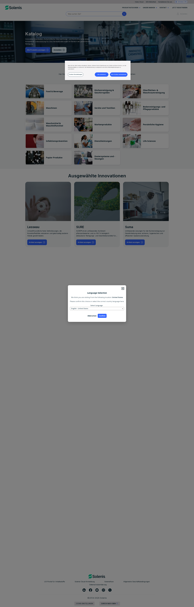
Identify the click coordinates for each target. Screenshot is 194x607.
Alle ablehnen (101, 74)
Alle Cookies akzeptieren (118, 74)
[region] (98, 70)
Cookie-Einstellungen (75, 74)
